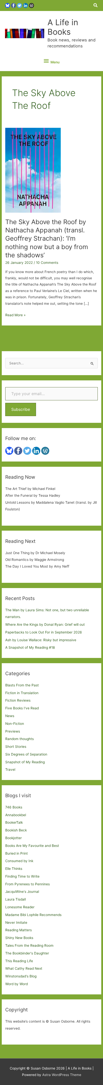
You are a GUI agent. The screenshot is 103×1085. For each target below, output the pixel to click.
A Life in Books (63, 27)
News (9, 716)
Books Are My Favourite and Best (32, 846)
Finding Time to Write (22, 876)
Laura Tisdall (15, 899)
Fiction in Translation (21, 693)
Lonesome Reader (19, 907)
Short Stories (15, 747)
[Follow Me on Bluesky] (7, 5)
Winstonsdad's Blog (20, 976)
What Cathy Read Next (23, 968)
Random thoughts (19, 739)
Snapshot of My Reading (25, 762)
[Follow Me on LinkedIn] (25, 5)
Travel (10, 770)
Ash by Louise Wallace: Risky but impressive (40, 640)
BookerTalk (14, 822)
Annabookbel (15, 815)
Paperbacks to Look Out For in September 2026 (43, 632)
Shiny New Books (19, 938)
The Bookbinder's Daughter (27, 953)
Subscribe (20, 409)
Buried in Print (16, 853)
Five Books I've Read (22, 708)
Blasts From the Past (22, 685)
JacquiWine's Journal (22, 892)
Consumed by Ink (19, 861)
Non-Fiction (14, 724)
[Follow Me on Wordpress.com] (31, 5)
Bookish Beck (16, 830)
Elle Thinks (13, 869)
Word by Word (16, 984)
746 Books (13, 807)
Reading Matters (18, 930)
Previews (12, 731)
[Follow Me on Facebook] (13, 5)
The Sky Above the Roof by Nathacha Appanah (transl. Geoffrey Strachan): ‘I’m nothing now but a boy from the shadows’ (46, 238)
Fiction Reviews (17, 700)
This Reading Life (19, 961)
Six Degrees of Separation (26, 754)
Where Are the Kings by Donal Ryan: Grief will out (45, 624)
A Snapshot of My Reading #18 (30, 647)
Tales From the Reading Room (29, 945)
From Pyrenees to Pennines (27, 884)
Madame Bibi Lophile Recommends (33, 915)
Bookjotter (13, 838)
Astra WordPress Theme (61, 1075)
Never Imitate (16, 923)
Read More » (15, 315)
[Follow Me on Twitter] (19, 5)
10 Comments (47, 263)
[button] (96, 5)
